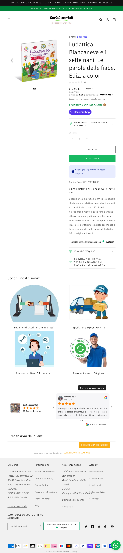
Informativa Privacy (44, 478)
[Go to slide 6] (82, 420)
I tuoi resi (94, 498)
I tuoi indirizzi (96, 478)
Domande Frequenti (73, 499)
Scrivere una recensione (92, 388)
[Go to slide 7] (85, 420)
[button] (9, 20)
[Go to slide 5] (80, 420)
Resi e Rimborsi (42, 498)
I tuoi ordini (95, 485)
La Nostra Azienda (17, 506)
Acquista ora (92, 158)
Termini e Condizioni (45, 471)
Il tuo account (96, 471)
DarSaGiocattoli (57, 552)
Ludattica (82, 36)
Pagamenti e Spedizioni (46, 492)
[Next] (57, 60)
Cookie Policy (41, 485)
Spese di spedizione (77, 99)
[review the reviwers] (105, 398)
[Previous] (12, 60)
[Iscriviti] (40, 526)
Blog (37, 505)
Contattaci (67, 506)
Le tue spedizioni (97, 492)
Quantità (73, 132)
